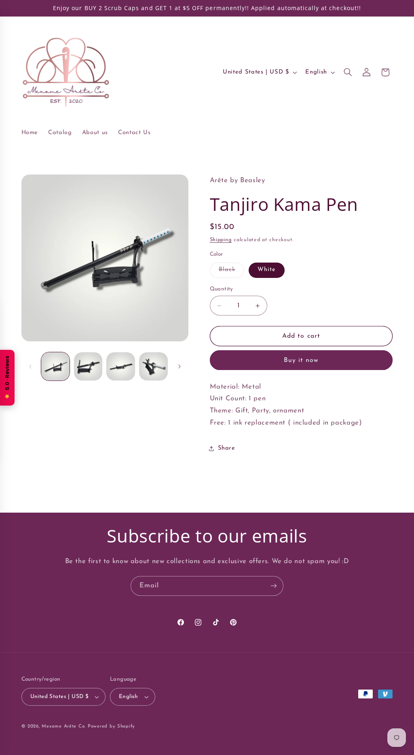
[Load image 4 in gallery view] (120, 366)
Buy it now (301, 360)
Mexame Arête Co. (64, 726)
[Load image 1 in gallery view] (55, 366)
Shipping (221, 240)
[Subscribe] (273, 586)
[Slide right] (179, 366)
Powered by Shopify (111, 726)
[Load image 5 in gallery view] (153, 366)
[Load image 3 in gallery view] (88, 366)
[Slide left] (30, 366)
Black (231, 272)
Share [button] (226, 448)
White (267, 270)
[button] (347, 72)
